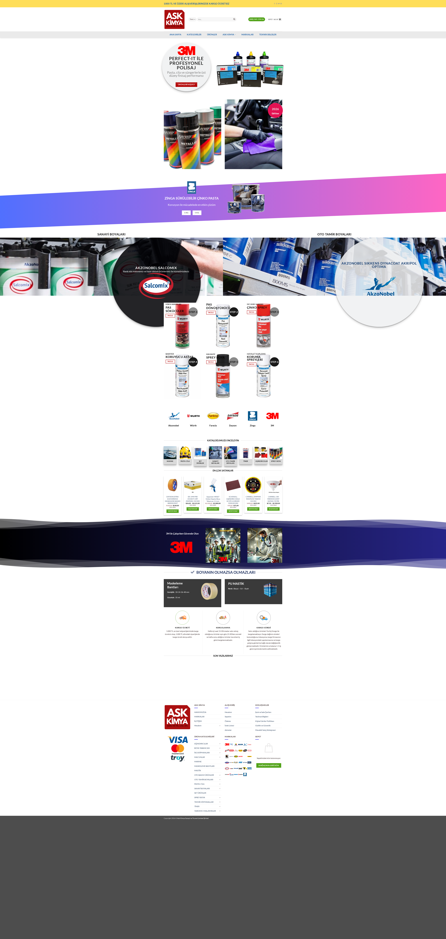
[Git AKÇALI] (236, 744)
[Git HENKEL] (249, 751)
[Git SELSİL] (240, 769)
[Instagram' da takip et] (276, 4)
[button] (256, 19)
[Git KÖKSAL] (236, 756)
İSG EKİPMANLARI (202, 752)
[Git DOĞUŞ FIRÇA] (236, 751)
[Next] (434, 67)
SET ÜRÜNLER (200, 793)
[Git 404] (231, 744)
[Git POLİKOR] (249, 762)
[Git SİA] (245, 769)
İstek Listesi (229, 725)
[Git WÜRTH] (240, 774)
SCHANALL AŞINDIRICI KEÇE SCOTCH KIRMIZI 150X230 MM (233, 500)
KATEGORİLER (194, 34)
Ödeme (228, 721)
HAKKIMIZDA (200, 712)
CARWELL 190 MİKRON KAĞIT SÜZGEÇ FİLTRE (273, 499)
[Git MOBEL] (227, 762)
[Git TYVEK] (231, 774)
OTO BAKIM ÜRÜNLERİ (204, 775)
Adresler (228, 730)
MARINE (198, 761)
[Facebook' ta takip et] (274, 4)
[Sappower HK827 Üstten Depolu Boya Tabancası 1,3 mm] (213, 485)
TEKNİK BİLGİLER (267, 34)
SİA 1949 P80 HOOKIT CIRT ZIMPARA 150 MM (193, 499)
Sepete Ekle (172, 511)
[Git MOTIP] (231, 762)
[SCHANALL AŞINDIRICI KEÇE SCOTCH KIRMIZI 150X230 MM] (233, 485)
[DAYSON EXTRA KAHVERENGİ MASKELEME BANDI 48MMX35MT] (173, 485)
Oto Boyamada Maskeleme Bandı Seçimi (238, 666)
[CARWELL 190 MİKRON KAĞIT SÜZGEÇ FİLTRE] (273, 485)
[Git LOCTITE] (240, 756)
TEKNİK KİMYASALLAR (203, 802)
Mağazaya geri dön (269, 765)
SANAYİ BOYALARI (202, 788)
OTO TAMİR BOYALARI (203, 779)
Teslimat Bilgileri (261, 716)
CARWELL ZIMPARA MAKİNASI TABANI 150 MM (253, 499)
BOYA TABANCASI (202, 748)
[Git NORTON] (240, 762)
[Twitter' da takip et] (279, 4)
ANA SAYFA (175, 34)
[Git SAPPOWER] (231, 769)
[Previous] (12, 67)
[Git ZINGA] (245, 774)
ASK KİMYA (228, 34)
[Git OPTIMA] (245, 762)
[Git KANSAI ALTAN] (231, 756)
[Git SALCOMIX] (227, 769)
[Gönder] (234, 19)
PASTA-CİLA (199, 784)
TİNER (196, 806)
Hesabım (197, 725)
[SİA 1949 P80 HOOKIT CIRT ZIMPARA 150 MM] (193, 485)
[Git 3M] (227, 744)
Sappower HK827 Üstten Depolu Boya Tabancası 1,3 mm (213, 499)
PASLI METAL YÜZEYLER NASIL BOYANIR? (177, 665)
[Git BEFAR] (249, 744)
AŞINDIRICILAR (201, 743)
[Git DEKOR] (231, 751)
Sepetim (228, 716)
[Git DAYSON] (227, 751)
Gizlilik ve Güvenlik (263, 725)
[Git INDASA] (227, 756)
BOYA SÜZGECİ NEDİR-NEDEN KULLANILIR (208, 665)
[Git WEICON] (236, 774)
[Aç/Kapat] (219, 725)
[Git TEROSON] (227, 774)
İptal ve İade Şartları (263, 712)
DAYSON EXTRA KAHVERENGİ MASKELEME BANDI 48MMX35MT (172, 500)
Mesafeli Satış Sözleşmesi (265, 730)
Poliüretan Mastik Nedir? (269, 665)
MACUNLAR (199, 757)
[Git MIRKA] (249, 756)
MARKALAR (247, 34)
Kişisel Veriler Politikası (264, 721)
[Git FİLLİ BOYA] (245, 751)
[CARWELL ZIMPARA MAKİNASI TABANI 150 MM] (253, 485)
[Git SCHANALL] (236, 769)
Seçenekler (192, 509)
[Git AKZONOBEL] (245, 744)
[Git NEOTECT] (236, 762)
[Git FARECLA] (240, 751)
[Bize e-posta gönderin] (281, 4)
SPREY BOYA (199, 797)
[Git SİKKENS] (249, 769)
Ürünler (212, 34)
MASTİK (197, 770)
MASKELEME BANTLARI (204, 766)
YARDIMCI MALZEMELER (205, 811)
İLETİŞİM (198, 721)
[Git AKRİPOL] (240, 744)
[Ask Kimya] (174, 19)
